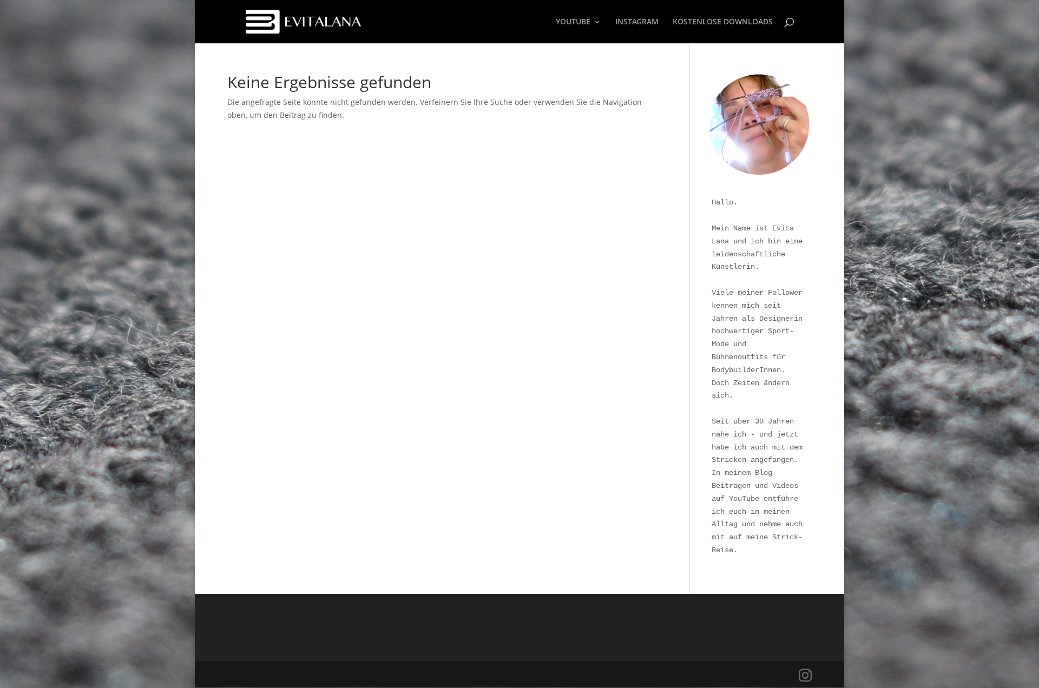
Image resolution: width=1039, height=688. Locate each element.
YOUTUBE (573, 22)
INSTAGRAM (637, 22)
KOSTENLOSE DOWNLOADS (723, 22)
